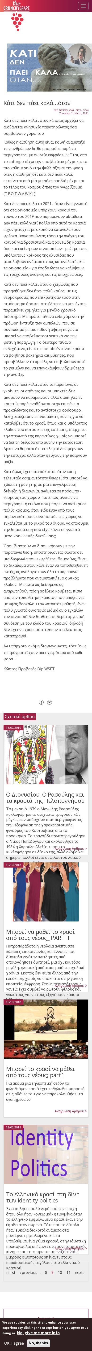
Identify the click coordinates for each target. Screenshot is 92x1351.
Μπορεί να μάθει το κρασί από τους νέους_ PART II (40, 935)
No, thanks (38, 1343)
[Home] (16, 16)
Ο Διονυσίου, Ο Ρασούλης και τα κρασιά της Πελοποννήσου (45, 797)
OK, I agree (14, 1343)
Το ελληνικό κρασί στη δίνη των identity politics (43, 1197)
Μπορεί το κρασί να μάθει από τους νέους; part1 (40, 1072)
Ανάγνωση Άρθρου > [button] (71, 848)
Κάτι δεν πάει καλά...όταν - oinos (71, 110)
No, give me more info (38, 1332)
